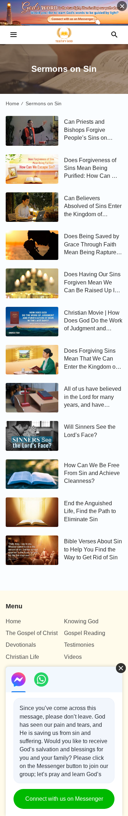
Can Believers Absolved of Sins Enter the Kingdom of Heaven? (93, 206)
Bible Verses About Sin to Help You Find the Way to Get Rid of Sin (93, 549)
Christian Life (22, 657)
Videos (73, 657)
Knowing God (81, 621)
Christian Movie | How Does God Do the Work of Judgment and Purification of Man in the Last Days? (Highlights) (93, 321)
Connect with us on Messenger (64, 799)
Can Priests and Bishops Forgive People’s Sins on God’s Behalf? (85, 130)
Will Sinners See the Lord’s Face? (90, 431)
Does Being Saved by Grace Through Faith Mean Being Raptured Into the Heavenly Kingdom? (91, 244)
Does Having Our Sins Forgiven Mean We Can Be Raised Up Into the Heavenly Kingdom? (93, 282)
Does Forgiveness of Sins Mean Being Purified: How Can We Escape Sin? (92, 168)
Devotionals (21, 645)
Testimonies (79, 645)
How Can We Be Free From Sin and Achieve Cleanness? (92, 473)
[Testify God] (64, 35)
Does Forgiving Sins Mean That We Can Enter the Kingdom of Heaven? (90, 359)
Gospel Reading (84, 633)
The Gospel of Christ (32, 633)
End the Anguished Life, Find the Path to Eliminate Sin (90, 511)
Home (12, 103)
